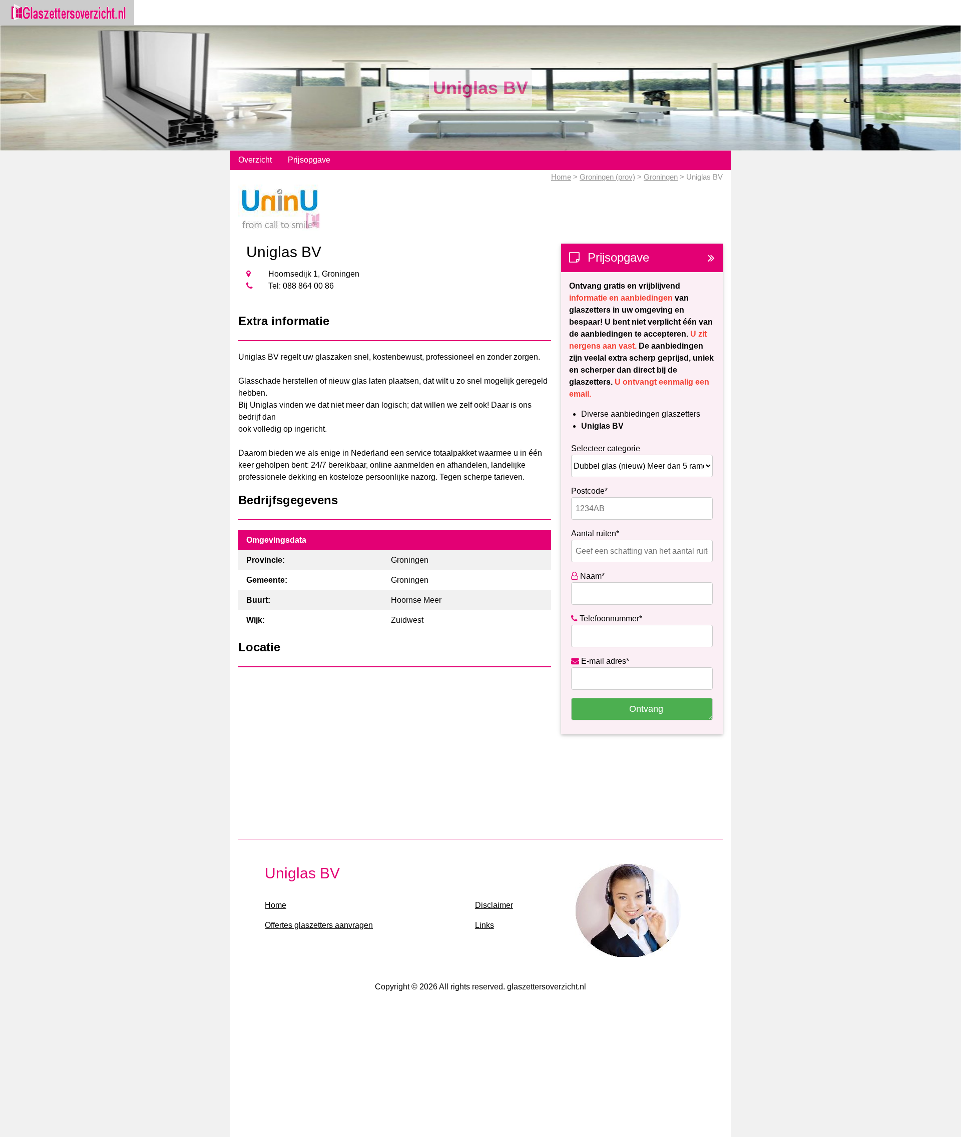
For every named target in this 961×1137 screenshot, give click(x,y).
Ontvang (646, 709)
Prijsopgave (309, 160)
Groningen (661, 177)
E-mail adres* (604, 661)
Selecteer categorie (605, 448)
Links (484, 925)
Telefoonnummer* (610, 618)
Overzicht (255, 160)
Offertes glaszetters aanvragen (319, 925)
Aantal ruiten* (595, 533)
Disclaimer (494, 905)
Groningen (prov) (607, 177)
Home (561, 177)
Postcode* (589, 491)
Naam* (591, 576)
